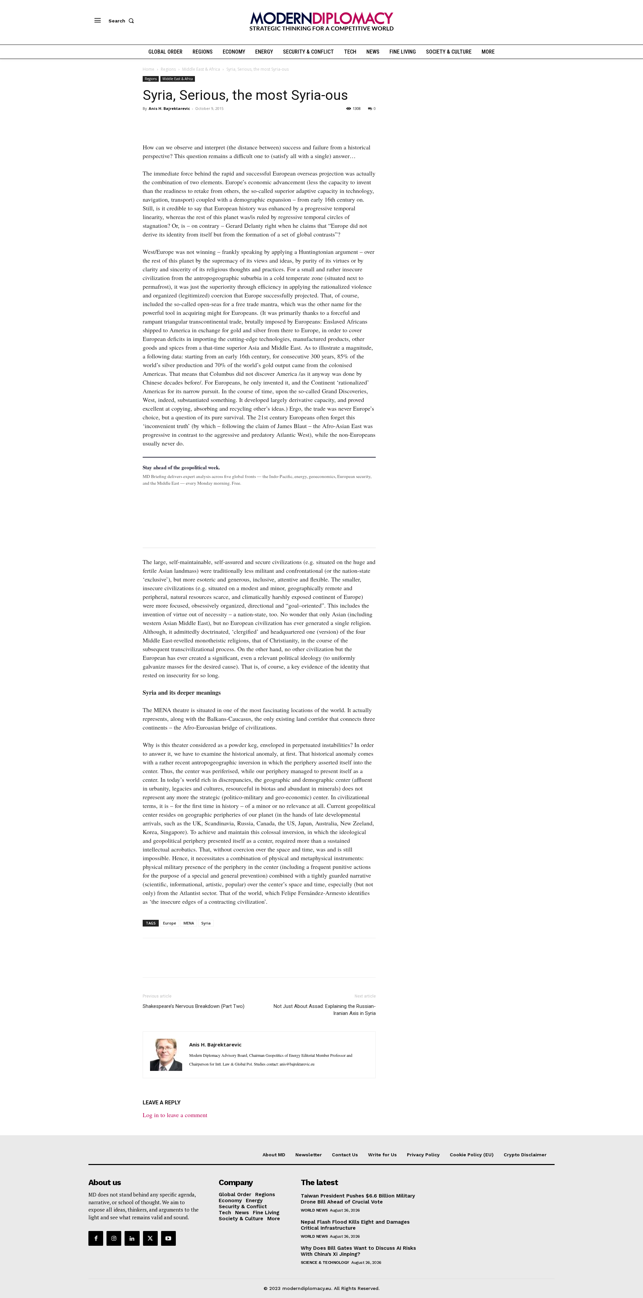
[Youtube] (168, 1238)
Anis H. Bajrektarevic (169, 108)
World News (314, 1210)
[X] (164, 123)
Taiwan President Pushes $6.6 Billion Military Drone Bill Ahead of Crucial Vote (358, 1199)
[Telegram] (226, 123)
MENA (189, 923)
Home (148, 69)
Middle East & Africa (201, 69)
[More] (242, 123)
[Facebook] (149, 123)
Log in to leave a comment (175, 1115)
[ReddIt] (211, 123)
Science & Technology (325, 1262)
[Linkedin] (195, 123)
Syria (206, 923)
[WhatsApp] (180, 123)
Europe (169, 923)
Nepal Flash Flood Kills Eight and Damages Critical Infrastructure (355, 1225)
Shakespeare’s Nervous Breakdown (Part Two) (193, 1006)
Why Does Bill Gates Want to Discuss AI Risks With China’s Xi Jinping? (358, 1251)
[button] (123, 21)
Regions (168, 69)
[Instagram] (113, 1238)
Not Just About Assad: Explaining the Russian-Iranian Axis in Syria (325, 1009)
